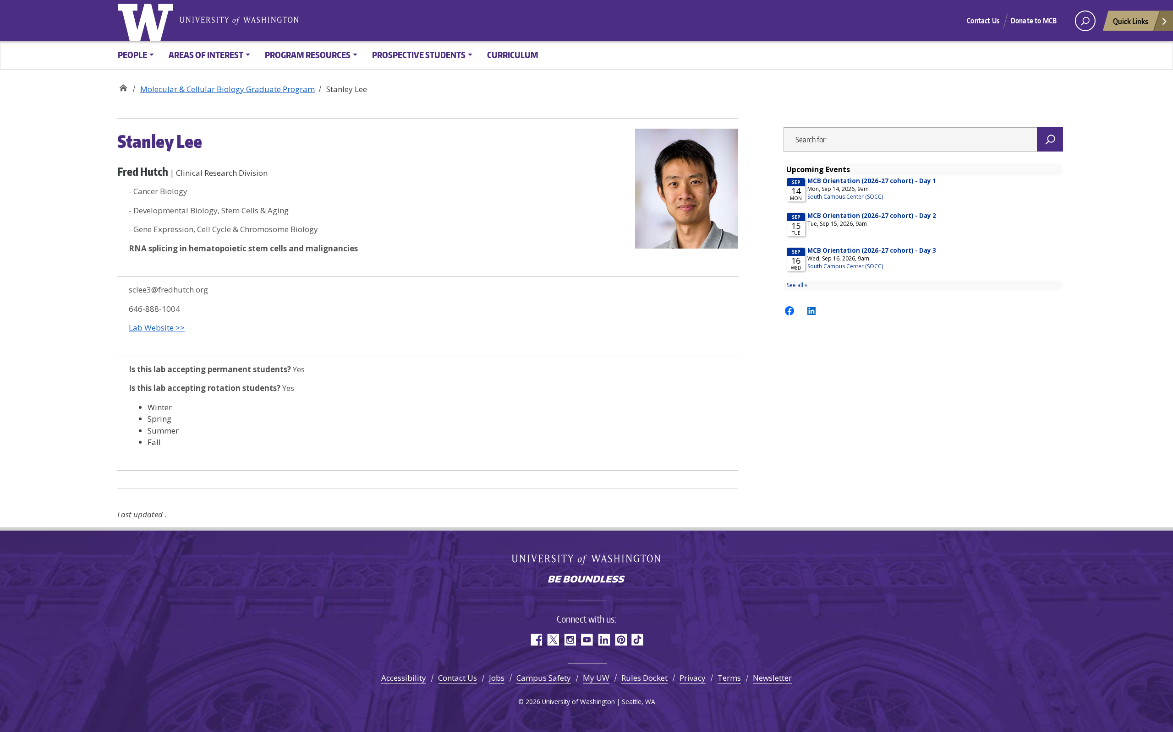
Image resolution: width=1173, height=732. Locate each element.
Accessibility (403, 677)
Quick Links (1130, 21)
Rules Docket (644, 677)
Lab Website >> (157, 327)
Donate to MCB (1034, 20)
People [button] (132, 54)
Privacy (693, 677)
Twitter (553, 640)
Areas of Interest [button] (206, 54)
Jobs (496, 677)
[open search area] (1085, 21)
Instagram (570, 640)
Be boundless (586, 580)
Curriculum (512, 54)
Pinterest (620, 640)
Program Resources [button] (308, 54)
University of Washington (147, 20)
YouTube (587, 640)
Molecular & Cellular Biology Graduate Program (123, 86)
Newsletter (772, 677)
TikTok (637, 640)
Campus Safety (543, 677)
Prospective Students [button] (419, 54)
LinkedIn (603, 640)
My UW (596, 677)
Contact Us (983, 20)
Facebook (536, 640)
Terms (729, 677)
